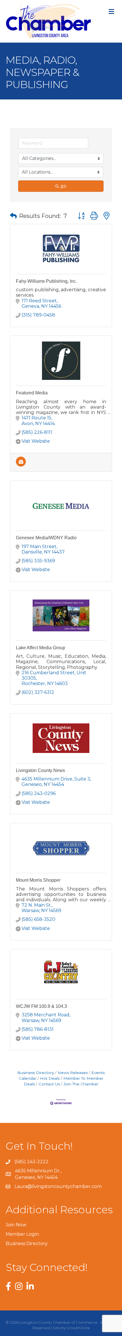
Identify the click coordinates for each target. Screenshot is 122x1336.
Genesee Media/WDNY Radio (46, 537)
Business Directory (35, 1072)
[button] (13, 216)
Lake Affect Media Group (40, 647)
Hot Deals (50, 1078)
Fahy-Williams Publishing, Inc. (46, 281)
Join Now (16, 1224)
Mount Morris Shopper (38, 880)
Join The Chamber (81, 1084)
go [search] (63, 186)
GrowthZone (78, 1327)
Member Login (22, 1234)
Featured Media (32, 392)
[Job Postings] (21, 465)
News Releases (73, 1072)
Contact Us (49, 1084)
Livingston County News (40, 770)
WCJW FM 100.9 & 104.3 (41, 1006)
